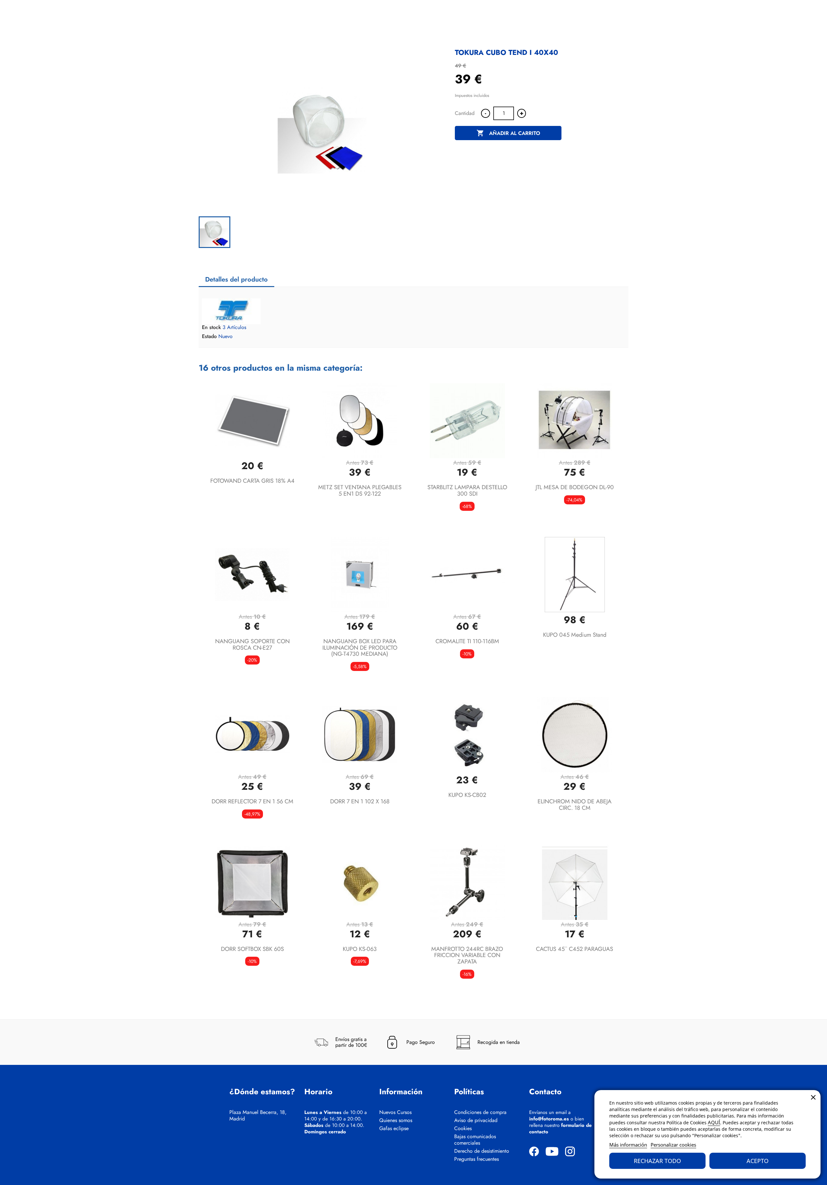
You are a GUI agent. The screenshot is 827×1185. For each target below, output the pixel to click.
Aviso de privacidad (475, 1120)
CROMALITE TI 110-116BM (467, 641)
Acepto (758, 1161)
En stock (211, 327)
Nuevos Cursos (395, 1112)
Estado (209, 336)
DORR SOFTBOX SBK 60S (252, 949)
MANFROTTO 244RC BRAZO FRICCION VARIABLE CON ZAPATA (467, 955)
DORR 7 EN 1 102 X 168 (360, 801)
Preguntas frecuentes (476, 1159)
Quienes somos (395, 1120)
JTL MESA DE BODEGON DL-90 (575, 487)
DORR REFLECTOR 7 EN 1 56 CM (252, 801)
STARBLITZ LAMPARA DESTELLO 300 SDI (467, 490)
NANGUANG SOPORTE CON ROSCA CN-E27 (252, 644)
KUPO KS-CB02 (467, 795)
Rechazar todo (657, 1161)
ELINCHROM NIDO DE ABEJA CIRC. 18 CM (575, 804)
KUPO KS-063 (360, 949)
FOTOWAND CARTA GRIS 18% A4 (252, 481)
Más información (628, 1144)
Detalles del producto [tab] (236, 279)
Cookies (463, 1128)
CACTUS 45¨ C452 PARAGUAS (574, 949)
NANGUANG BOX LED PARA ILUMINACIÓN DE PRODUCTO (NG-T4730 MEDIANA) (359, 647)
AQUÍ (714, 1122)
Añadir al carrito (508, 133)
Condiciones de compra (480, 1112)
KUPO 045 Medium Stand (574, 635)
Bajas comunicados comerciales (475, 1139)
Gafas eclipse (394, 1128)
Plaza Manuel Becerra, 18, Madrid (258, 1115)
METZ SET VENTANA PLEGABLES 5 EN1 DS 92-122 (360, 490)
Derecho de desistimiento (481, 1151)
